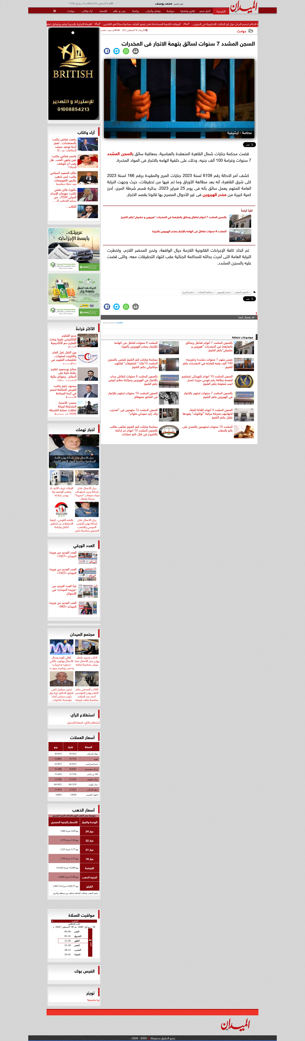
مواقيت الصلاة (81, 914)
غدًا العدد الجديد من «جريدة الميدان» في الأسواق (64, 590)
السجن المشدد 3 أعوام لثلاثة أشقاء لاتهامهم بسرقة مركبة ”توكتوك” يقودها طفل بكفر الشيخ (208, 413)
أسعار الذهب (83, 809)
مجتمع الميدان (82, 634)
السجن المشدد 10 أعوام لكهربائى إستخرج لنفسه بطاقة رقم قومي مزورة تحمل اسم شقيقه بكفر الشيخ (207, 380)
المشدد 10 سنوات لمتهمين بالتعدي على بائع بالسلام (207, 428)
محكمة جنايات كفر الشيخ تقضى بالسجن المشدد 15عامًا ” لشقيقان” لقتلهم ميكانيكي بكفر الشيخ (133, 363)
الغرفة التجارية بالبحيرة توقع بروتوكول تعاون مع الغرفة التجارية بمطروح (109, 23)
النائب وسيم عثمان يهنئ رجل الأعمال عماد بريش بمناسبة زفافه (86, 660)
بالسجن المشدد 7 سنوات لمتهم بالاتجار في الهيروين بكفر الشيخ (208, 395)
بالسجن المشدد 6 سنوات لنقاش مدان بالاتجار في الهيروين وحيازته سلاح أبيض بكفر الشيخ (133, 380)
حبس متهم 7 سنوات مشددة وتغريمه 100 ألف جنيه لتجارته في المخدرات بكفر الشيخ (208, 363)
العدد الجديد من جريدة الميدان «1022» (62, 571)
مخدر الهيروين (214, 194)
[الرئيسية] (221, 11)
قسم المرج (188, 292)
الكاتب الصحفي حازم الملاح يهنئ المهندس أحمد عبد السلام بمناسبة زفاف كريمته (86, 693)
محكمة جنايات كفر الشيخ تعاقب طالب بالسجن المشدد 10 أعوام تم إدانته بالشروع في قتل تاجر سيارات (134, 430)
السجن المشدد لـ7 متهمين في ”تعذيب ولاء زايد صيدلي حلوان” (134, 411)
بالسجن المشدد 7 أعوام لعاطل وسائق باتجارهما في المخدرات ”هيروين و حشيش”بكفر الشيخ (173, 216)
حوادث (241, 31)
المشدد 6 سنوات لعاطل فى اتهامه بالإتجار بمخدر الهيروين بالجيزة (189, 230)
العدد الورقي (84, 545)
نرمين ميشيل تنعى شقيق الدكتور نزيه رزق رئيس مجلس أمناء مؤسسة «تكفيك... (61, 693)
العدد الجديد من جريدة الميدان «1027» (62, 554)
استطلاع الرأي (82, 714)
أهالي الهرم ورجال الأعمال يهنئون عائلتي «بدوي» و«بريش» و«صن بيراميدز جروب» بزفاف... (61, 664)
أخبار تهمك (85, 429)
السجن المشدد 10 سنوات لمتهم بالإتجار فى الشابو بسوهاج (133, 395)
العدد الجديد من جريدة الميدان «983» (62, 604)
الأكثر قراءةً (85, 328)
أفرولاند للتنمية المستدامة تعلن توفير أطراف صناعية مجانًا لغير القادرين (197, 23)
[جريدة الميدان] (74, 74)
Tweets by (93, 999)
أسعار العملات (82, 737)
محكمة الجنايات (205, 292)
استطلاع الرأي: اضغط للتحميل (83, 722)
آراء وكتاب (86, 132)
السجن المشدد (119, 153)
